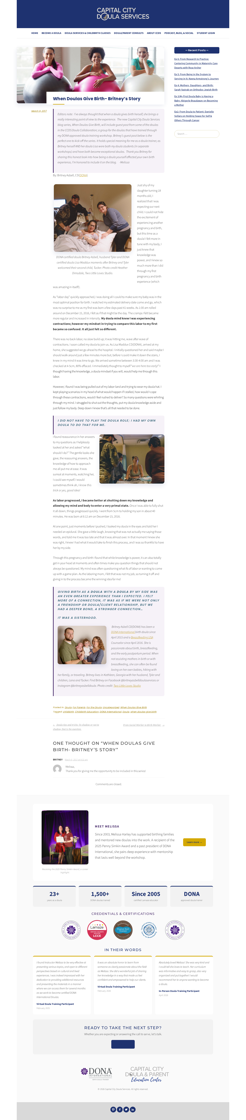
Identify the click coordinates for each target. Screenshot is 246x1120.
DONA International (123, 632)
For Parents (79, 707)
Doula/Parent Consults (129, 33)
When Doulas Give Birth (133, 707)
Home (34, 33)
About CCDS (154, 33)
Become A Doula (51, 33)
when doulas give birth (143, 711)
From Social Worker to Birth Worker (142, 725)
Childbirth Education (87, 711)
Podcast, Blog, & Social (178, 33)
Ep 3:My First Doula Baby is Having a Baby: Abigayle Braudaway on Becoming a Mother (196, 101)
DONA (83, 175)
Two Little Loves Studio (127, 686)
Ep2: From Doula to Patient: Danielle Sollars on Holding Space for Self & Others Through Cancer (194, 116)
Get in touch (123, 1044)
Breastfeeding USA (142, 637)
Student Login (206, 33)
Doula (68, 707)
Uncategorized (111, 707)
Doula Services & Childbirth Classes (88, 33)
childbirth (68, 711)
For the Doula (94, 707)
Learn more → (194, 842)
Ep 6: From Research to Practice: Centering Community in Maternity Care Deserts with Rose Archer (196, 63)
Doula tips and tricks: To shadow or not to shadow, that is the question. (76, 727)
